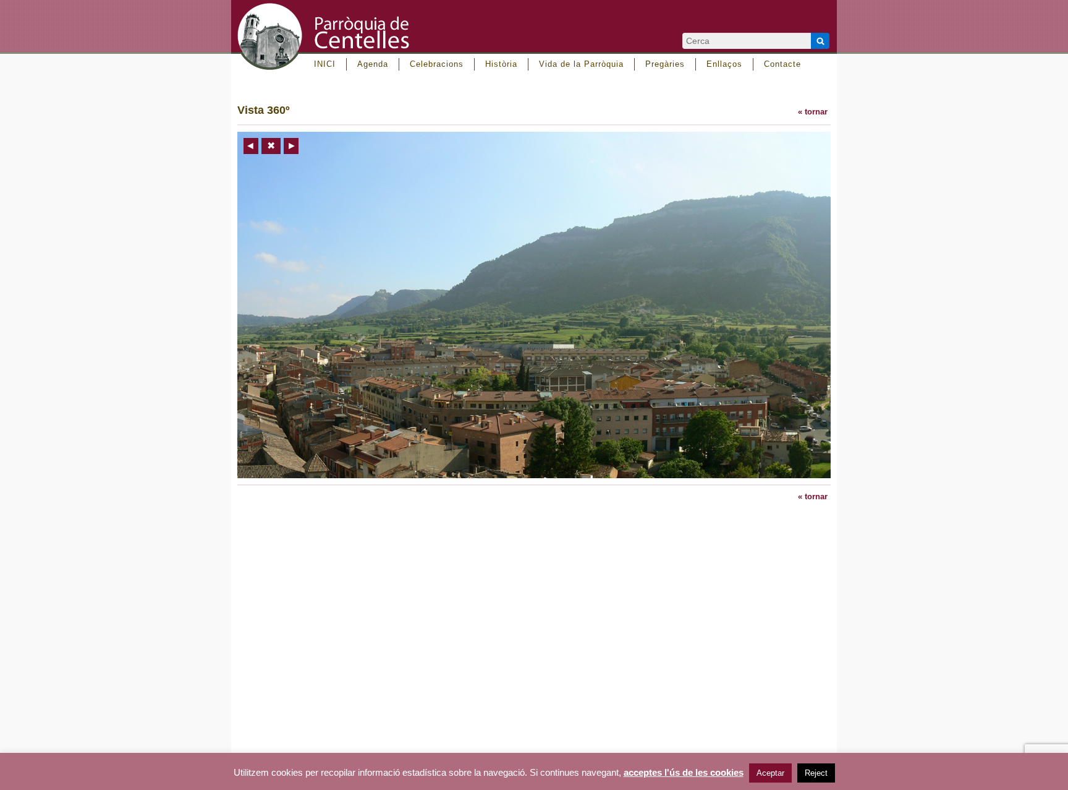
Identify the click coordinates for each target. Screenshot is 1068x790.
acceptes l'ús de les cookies (684, 773)
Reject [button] (816, 773)
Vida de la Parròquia (581, 64)
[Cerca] (820, 41)
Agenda (372, 64)
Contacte (782, 64)
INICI (325, 64)
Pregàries (665, 64)
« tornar (813, 111)
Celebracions (437, 64)
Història (501, 64)
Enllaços (724, 64)
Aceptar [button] (770, 773)
